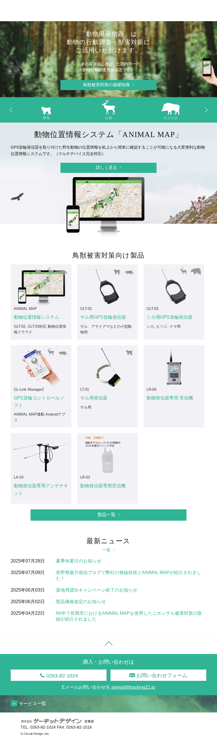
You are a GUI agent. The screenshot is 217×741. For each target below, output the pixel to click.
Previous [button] (11, 110)
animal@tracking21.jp (133, 687)
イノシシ (170, 118)
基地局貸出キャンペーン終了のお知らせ (96, 590)
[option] (46, 111)
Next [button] (206, 110)
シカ (108, 118)
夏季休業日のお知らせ (78, 561)
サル (46, 118)
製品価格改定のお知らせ (81, 601)
